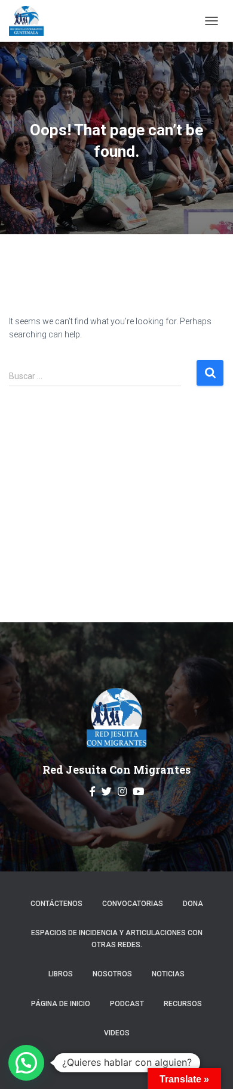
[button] (26, 1063)
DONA (193, 903)
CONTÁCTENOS (56, 903)
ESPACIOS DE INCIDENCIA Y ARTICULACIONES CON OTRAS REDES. (117, 938)
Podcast (127, 1004)
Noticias (168, 974)
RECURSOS (183, 1004)
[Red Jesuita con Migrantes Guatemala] (31, 21)
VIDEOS (117, 1033)
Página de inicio (60, 1004)
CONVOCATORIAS (132, 903)
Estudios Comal (146, 1060)
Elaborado (76, 1060)
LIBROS (60, 974)
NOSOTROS (112, 974)
